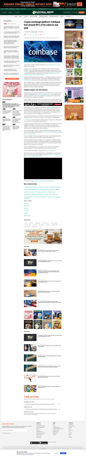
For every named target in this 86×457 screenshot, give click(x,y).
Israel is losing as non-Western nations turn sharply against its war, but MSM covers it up (49, 281)
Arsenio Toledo (34, 31)
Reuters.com (26, 205)
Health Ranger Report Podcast (58, 428)
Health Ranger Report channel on (41, 181)
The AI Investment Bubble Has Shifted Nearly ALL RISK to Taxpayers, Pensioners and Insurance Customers (16, 120)
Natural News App (56, 430)
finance (33, 38)
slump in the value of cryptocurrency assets (44, 94)
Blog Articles (55, 433)
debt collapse (29, 38)
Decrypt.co (26, 213)
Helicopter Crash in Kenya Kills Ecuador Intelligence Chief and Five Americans (11, 36)
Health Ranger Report (7, 99)
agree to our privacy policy (28, 454)
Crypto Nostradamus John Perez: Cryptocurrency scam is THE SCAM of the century (42, 187)
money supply (52, 38)
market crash (46, 38)
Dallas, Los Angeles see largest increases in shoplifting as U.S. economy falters (49, 346)
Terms (31, 446)
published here (44, 448)
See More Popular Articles (12, 78)
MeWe (70, 434)
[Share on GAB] (36, 34)
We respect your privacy (6, 433)
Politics (20, 16)
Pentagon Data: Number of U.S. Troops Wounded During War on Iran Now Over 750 (12, 27)
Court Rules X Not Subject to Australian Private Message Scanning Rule (12, 62)
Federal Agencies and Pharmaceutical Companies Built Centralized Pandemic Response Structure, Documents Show (11, 57)
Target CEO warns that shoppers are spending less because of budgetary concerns (49, 387)
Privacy (28, 446)
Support (38, 428)
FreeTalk (70, 433)
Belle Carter (44, 269)
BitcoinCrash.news (51, 150)
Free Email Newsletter (40, 427)
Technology (68, 16)
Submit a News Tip (40, 434)
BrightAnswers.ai (56, 431)
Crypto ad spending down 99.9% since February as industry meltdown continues (41, 189)
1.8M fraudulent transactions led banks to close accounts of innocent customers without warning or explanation (49, 366)
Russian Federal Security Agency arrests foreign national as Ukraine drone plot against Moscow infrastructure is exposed (10, 42)
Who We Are (39, 424)
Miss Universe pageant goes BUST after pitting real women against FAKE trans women (49, 377)
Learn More (56, 453)
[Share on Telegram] (33, 34)
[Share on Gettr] (41, 34)
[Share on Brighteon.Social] (25, 34)
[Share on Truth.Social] (38, 34)
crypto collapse (42, 37)
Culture (26, 16)
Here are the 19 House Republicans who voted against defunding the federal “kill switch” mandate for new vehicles (49, 302)
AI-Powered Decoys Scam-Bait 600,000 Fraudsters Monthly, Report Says (11, 32)
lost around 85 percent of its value (53, 64)
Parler (70, 428)
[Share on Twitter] (30, 34)
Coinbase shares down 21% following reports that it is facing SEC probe (40, 192)
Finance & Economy (43, 16)
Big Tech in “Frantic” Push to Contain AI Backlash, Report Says (12, 66)
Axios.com (26, 203)
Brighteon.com (51, 181)
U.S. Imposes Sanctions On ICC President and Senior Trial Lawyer (10, 70)
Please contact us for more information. (31, 414)
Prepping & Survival (54, 16)
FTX (42, 38)
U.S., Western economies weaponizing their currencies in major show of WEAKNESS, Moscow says (50, 261)
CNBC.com (26, 208)
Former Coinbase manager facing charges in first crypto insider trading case (40, 194)
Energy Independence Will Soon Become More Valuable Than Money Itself (7, 120)
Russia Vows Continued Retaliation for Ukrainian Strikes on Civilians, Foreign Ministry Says (11, 74)
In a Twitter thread (28, 119)
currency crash (54, 37)
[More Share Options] (43, 34)
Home (16, 16)
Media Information (40, 431)
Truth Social (71, 430)
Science (61, 16)
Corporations (29, 19)
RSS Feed (54, 434)
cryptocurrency (48, 37)
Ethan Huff (44, 259)
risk (56, 38)
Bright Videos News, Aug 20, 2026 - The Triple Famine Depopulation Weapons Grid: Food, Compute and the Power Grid (7, 128)
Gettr (70, 431)
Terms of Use (39, 437)
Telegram (70, 427)
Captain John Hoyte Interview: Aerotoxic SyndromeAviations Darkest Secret (15, 127)
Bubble (27, 37)
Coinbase (31, 37)
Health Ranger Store (56, 427)
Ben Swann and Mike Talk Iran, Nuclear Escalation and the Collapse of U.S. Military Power (7, 112)
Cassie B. (44, 249)
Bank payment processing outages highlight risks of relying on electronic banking (49, 356)
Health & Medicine (33, 16)
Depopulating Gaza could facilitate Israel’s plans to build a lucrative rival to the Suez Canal (49, 292)
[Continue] (26, 430)
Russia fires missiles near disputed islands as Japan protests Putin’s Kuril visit (11, 51)
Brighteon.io (71, 424)
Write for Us (39, 430)
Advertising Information (41, 433)
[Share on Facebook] (28, 34)
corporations (36, 37)
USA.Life (70, 437)
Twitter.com (26, 210)
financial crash (38, 38)
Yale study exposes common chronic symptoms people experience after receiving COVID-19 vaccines (48, 251)
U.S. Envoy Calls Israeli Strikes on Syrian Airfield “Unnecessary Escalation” (11, 47)
